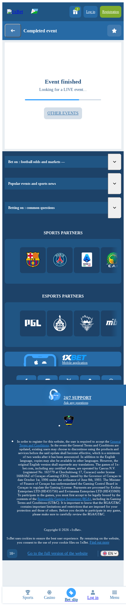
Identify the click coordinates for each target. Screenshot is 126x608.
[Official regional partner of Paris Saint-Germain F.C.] (60, 260)
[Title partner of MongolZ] (60, 323)
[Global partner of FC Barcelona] (33, 260)
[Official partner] (33, 323)
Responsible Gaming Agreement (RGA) (64, 499)
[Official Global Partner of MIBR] (114, 323)
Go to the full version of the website (58, 553)
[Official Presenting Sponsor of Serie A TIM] (87, 260)
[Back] (13, 30)
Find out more (99, 542)
